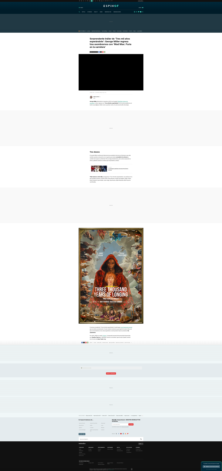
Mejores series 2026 (89, 415)
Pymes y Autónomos (139, 450)
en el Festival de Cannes (126, 327)
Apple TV (80, 427)
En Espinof (110, 167)
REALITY (96, 11)
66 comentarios (94, 51)
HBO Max (102, 427)
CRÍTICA (83, 11)
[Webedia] (82, 443)
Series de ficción (82, 423)
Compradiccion (128, 452)
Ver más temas (82, 434)
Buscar (141, 439)
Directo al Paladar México (110, 463)
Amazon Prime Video (93, 423)
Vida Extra (90, 450)
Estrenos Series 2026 (111, 415)
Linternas (110, 31)
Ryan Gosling (119, 31)
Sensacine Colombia (101, 464)
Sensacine (99, 449)
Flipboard (138, 12)
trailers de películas (120, 342)
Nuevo (140, 7)
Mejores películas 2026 (97, 415)
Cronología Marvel (134, 415)
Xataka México (81, 462)
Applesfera (80, 452)
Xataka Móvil (81, 450)
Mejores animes (127, 415)
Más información (111, 469)
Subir (140, 443)
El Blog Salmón (138, 449)
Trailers (95, 342)
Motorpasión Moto (120, 450)
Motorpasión (119, 449)
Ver (111, 373)
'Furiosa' (104, 335)
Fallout (134, 31)
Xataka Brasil (81, 464)
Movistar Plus (81, 425)
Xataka (80, 449)
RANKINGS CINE (108, 11)
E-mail (104, 52)
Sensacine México (100, 462)
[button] (96, 96)
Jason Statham (139, 31)
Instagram (134, 12)
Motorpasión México (120, 462)
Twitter (142, 12)
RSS (125, 433)
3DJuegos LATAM (91, 462)
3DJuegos (89, 449)
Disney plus (103, 423)
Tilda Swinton (105, 342)
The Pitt (130, 31)
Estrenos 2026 (104, 415)
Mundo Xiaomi (81, 455)
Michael (114, 31)
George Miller (112, 342)
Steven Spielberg (104, 31)
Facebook (136, 12)
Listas (102, 425)
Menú (81, 7)
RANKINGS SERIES (117, 11)
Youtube (140, 12)
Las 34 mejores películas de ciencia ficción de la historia (118, 169)
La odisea (88, 31)
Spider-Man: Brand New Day (96, 31)
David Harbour (125, 31)
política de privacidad (125, 426)
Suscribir (131, 424)
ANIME (101, 11)
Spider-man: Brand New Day (94, 430)
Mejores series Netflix (119, 415)
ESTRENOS (89, 11)
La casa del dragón (82, 429)
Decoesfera (128, 450)
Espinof (111, 6)
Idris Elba (99, 342)
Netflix (91, 425)
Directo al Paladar (110, 449)
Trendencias (128, 449)
